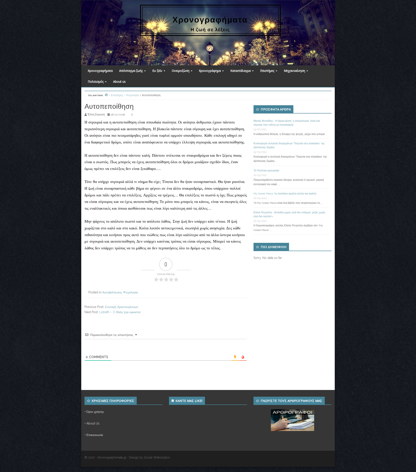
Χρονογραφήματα (100, 71)
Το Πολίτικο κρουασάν (266, 170)
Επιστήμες (267, 71)
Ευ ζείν (157, 71)
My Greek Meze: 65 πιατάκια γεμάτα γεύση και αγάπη (285, 193)
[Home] (106, 95)
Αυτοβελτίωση (112, 292)
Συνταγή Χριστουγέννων (121, 307)
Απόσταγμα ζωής (131, 71)
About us (119, 81)
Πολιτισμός (96, 81)
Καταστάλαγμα (241, 71)
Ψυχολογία (130, 292)
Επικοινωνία (94, 435)
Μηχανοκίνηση (295, 71)
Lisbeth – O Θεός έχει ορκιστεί (119, 312)
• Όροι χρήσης (94, 411)
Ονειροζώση (181, 71)
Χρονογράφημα (210, 71)
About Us (92, 423)
